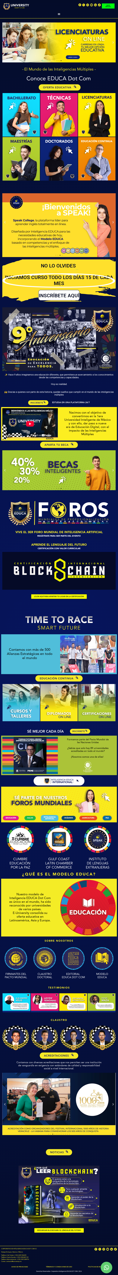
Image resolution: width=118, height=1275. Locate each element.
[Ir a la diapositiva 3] (43, 1048)
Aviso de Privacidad (19, 1267)
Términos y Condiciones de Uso (59, 1267)
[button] (59, 14)
